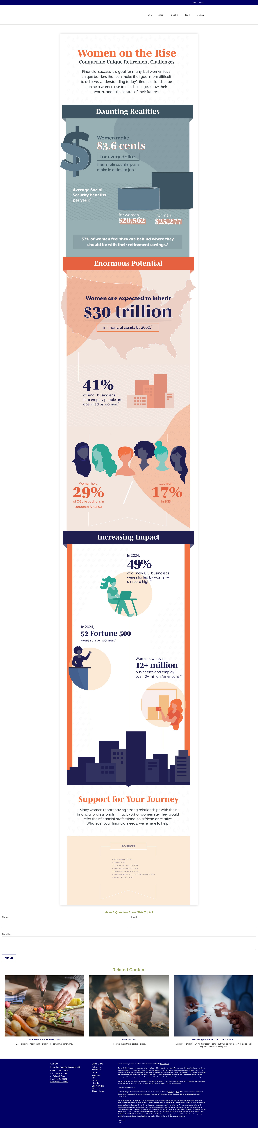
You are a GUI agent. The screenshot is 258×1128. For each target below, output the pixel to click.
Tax (93, 1077)
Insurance (96, 1075)
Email (134, 917)
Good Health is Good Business (44, 1039)
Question (6, 934)
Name (5, 917)
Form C (120, 1120)
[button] (161, 15)
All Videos (96, 1088)
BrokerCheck (164, 1064)
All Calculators (98, 1091)
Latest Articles (98, 1085)
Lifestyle (95, 1083)
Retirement (96, 1067)
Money (95, 1080)
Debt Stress (129, 1039)
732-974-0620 (197, 2)
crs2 (119, 1122)
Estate (94, 1072)
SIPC (177, 1092)
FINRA (170, 1092)
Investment (96, 1069)
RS (124, 1120)
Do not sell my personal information (169, 1083)
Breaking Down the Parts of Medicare (213, 1039)
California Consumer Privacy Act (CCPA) (185, 1081)
